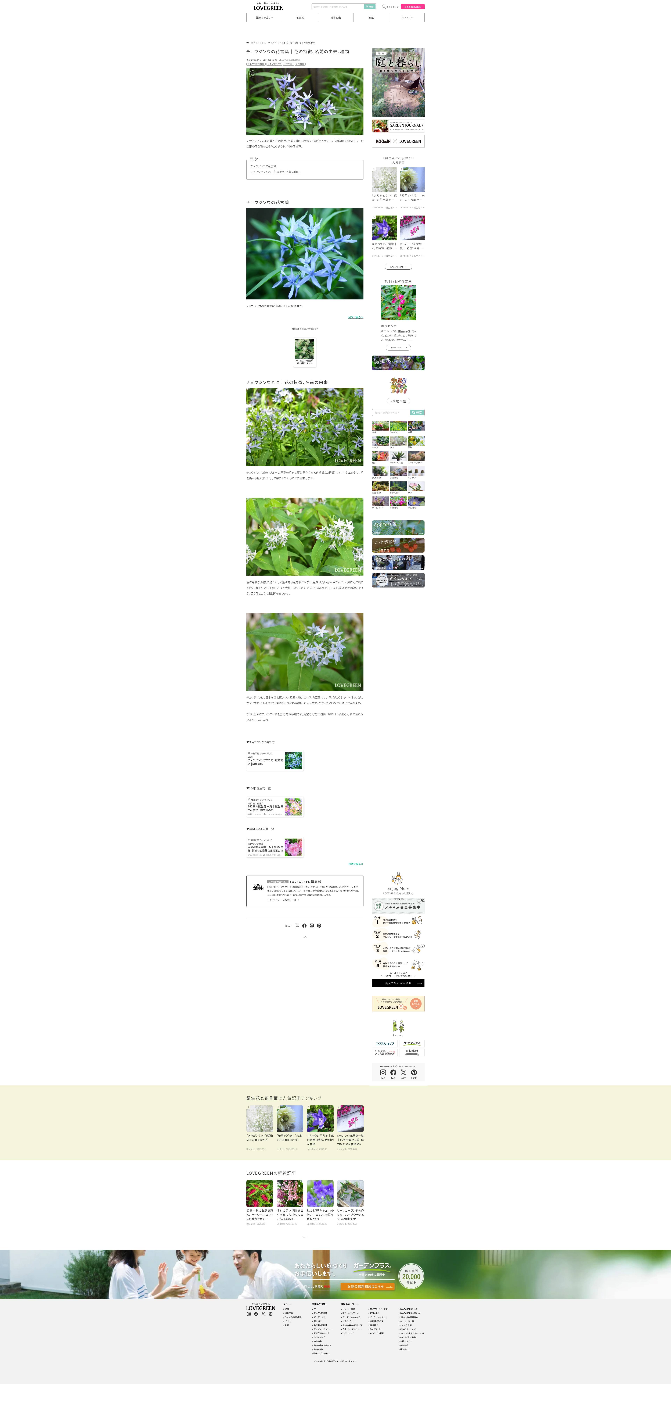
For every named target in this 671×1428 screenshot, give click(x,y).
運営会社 (404, 1349)
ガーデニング (319, 1317)
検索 (371, 6)
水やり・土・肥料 (376, 1333)
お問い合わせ (406, 1341)
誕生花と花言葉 (258, 42)
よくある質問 (406, 1325)
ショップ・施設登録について (412, 1333)
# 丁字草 (288, 64)
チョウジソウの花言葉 (263, 166)
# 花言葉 (300, 64)
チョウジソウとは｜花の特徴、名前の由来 (275, 172)
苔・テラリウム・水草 (378, 1309)
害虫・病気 (318, 1349)
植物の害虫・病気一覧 (352, 1325)
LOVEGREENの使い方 (410, 1313)
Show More (396, 266)
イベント (288, 1321)
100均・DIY (374, 1313)
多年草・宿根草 (320, 1325)
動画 (286, 1325)
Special (405, 17)
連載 (371, 17)
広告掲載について (408, 1329)
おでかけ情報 (348, 1309)
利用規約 (404, 1345)
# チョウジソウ (274, 64)
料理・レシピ (319, 1337)
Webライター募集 (408, 1337)
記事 (286, 1309)
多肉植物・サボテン (322, 1345)
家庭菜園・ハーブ (321, 1333)
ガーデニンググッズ (351, 1317)
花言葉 (300, 17)
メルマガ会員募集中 (409, 1317)
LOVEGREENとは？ (408, 1309)
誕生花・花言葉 (320, 1313)
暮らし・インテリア (350, 1313)
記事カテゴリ (263, 17)
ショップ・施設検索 (292, 1317)
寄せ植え (317, 1321)
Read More (396, 347)
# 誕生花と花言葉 (256, 64)
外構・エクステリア (321, 1353)
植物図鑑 (336, 17)
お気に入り (258, 73)
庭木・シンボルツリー (323, 1329)
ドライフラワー (348, 1321)
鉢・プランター (376, 1329)
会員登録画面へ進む (398, 983)
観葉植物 (317, 1341)
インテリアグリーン (378, 1317)
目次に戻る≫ (355, 317)
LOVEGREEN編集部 (291, 59)
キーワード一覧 (407, 1321)
